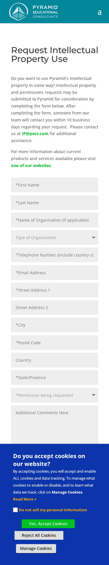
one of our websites (31, 165)
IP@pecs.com (35, 133)
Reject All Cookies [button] (39, 535)
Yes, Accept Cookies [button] (48, 523)
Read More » (25, 499)
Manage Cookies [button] (36, 548)
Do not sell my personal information (53, 509)
